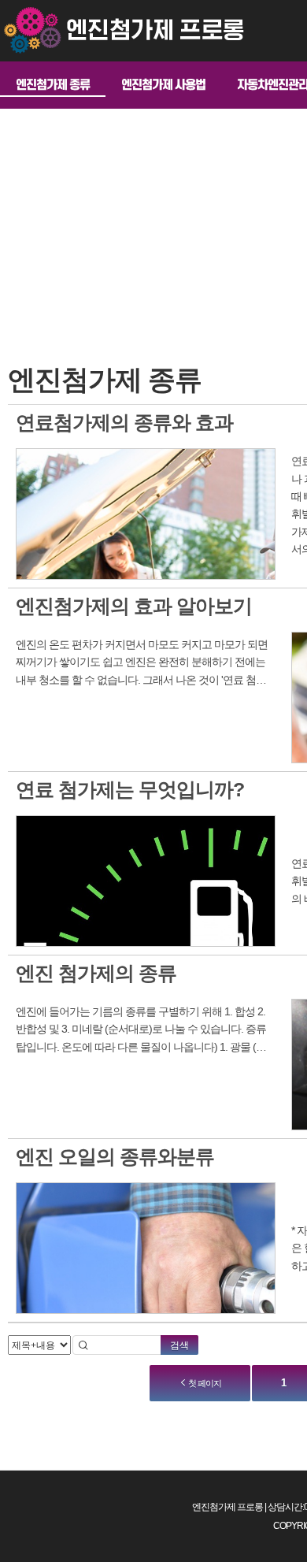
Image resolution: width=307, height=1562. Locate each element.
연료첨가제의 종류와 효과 (124, 422)
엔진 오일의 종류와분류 (115, 1156)
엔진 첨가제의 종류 (96, 973)
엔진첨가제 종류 (53, 85)
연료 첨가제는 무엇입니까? (130, 789)
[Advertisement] (171, 199)
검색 (179, 1345)
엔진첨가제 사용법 (163, 85)
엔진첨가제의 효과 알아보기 (134, 606)
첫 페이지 (204, 1383)
